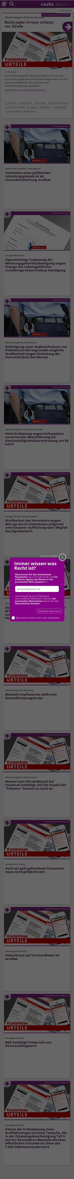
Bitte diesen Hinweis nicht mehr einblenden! (38, 617)
